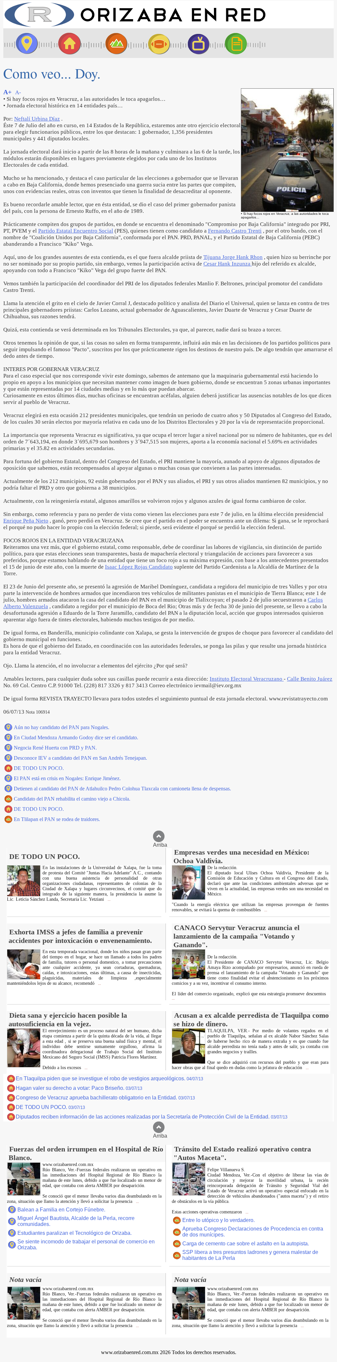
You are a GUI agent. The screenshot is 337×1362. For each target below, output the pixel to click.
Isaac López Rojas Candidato (139, 567)
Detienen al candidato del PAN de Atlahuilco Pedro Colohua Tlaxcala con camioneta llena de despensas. (122, 788)
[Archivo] (242, 43)
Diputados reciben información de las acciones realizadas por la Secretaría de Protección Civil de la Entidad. (151, 1117)
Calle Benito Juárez (309, 679)
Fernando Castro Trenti (235, 231)
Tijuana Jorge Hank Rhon (233, 257)
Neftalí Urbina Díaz (37, 119)
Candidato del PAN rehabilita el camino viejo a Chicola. (72, 799)
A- (18, 92)
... (109, 899)
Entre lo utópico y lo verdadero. (218, 1220)
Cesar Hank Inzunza (227, 264)
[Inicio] (135, 26)
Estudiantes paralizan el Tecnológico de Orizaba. (74, 1233)
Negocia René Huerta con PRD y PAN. (55, 748)
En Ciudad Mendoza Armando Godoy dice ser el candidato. (76, 737)
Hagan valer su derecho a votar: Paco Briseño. (79, 1088)
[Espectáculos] (195, 43)
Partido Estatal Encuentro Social (75, 231)
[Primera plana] (24, 43)
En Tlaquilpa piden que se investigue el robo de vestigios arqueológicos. (109, 1078)
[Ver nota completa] (23, 894)
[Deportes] (153, 43)
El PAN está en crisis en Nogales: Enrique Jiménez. (67, 778)
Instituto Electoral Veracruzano (247, 679)
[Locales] (67, 43)
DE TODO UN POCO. (39, 768)
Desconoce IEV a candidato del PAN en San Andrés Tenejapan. (80, 758)
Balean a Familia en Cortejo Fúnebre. (61, 1209)
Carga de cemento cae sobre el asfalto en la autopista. (245, 1243)
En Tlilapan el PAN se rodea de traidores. (57, 819)
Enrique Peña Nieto (25, 521)
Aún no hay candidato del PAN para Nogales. (61, 727)
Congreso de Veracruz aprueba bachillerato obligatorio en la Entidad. (105, 1097)
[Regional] (110, 43)
